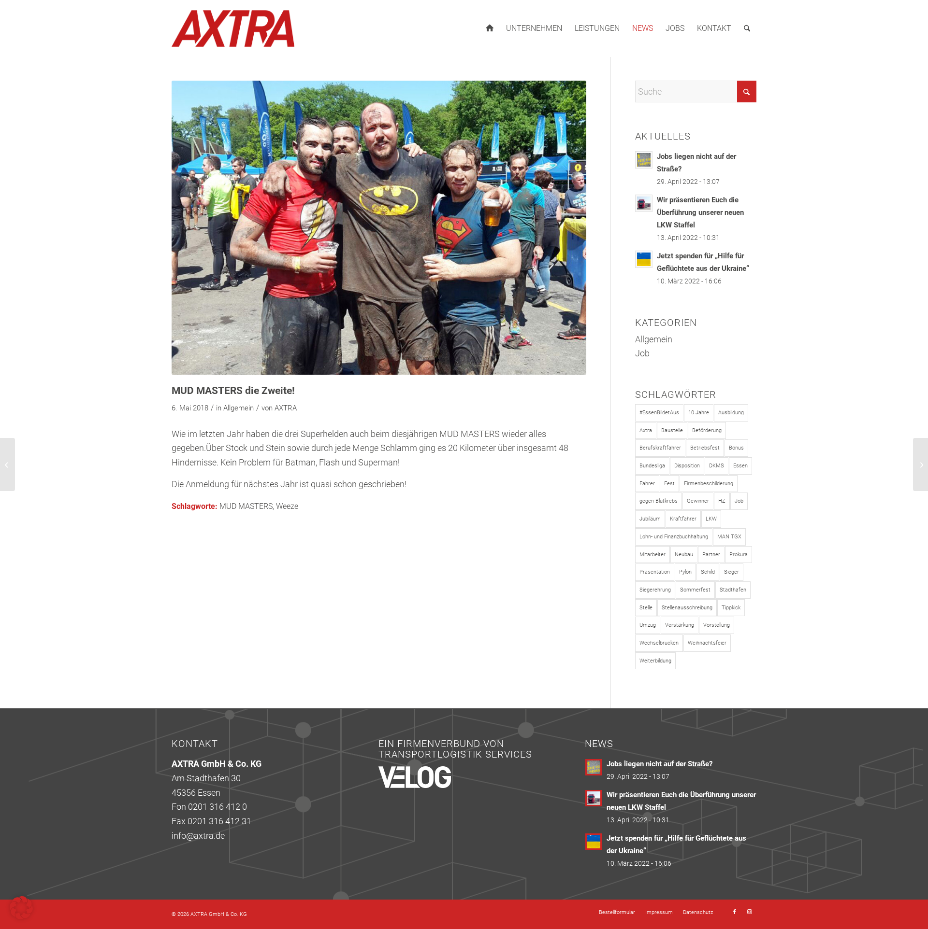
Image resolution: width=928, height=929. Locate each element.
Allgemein (238, 408)
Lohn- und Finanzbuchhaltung (673, 537)
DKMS (716, 466)
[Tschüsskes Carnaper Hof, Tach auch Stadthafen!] (7, 464)
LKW (711, 519)
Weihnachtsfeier (707, 643)
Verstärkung (679, 625)
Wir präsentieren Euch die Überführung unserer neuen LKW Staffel (700, 212)
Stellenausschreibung (687, 608)
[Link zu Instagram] (749, 912)
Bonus (736, 448)
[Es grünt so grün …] (920, 464)
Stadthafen (733, 590)
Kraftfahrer (683, 519)
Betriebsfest (705, 448)
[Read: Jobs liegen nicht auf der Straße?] (643, 160)
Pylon (685, 572)
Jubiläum (650, 519)
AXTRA (286, 408)
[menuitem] (489, 28)
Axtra (645, 430)
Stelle (645, 608)
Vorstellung (716, 625)
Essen (740, 466)
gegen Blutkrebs (658, 501)
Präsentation (654, 572)
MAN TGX (729, 537)
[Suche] (747, 28)
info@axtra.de (198, 835)
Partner (711, 554)
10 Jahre (698, 412)
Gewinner (698, 501)
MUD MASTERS (246, 506)
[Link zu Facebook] (734, 912)
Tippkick (731, 608)
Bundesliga (652, 466)
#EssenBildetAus (659, 412)
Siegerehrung (655, 590)
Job (642, 353)
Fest (669, 483)
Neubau (684, 554)
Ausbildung (731, 412)
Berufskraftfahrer (660, 448)
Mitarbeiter (652, 554)
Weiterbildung (655, 661)
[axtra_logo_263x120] (233, 28)
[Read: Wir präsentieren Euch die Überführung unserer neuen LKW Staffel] (643, 203)
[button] (21, 908)
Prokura (738, 554)
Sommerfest (695, 590)
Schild (708, 572)
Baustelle (672, 430)
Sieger (731, 572)
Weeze (287, 506)
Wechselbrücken (659, 643)
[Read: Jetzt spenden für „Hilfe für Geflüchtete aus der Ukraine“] (643, 259)
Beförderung (707, 430)
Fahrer (647, 483)
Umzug (647, 625)
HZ (721, 501)
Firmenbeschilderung (708, 483)
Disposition (687, 466)
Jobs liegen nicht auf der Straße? (659, 764)
